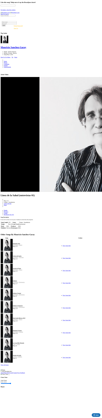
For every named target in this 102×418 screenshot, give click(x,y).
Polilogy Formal (17, 293)
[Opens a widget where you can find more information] (96, 415)
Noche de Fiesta (17, 268)
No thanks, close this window (8, 10)
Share (15, 57)
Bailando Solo (16, 243)
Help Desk (7, 372)
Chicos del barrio (17, 256)
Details (5, 210)
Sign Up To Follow (5, 57)
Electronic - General (18, 332)
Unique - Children (17, 356)
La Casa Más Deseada (18, 343)
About (2, 372)
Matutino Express (17, 330)
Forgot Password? (18, 26)
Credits (5, 213)
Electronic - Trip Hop (18, 257)
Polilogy (15, 281)
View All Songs (5, 365)
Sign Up (16, 28)
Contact (15, 372)
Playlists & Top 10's (9, 214)
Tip (12, 57)
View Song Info (67, 245)
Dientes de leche (17, 355)
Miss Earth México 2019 (19, 318)
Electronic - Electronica (19, 282)
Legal (11, 372)
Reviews (6, 211)
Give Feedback (21, 372)
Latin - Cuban (16, 344)
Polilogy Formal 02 (18, 305)
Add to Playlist (7, 203)
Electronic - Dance (17, 245)
